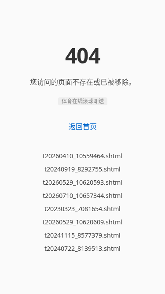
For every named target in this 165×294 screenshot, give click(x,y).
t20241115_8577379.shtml (82, 235)
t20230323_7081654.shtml (82, 209)
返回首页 (83, 126)
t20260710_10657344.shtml (82, 195)
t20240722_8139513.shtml (82, 248)
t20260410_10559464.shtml (82, 156)
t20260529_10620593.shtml (82, 182)
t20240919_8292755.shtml (82, 169)
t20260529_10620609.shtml (82, 222)
